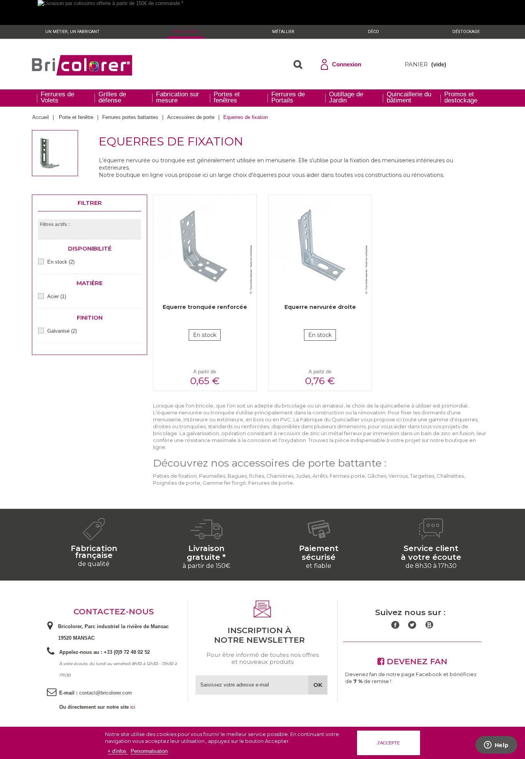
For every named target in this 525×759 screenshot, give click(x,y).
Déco (373, 31)
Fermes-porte (347, 476)
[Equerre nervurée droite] (320, 246)
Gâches (376, 476)
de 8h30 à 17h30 (431, 565)
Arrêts (319, 476)
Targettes (422, 476)
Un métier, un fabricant (72, 31)
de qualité (94, 564)
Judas (303, 476)
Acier (56, 296)
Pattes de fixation (175, 476)
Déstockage (466, 31)
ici (132, 707)
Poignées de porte (176, 483)
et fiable (318, 565)
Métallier (283, 31)
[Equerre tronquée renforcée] (205, 246)
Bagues (237, 476)
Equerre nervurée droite (320, 307)
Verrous (398, 476)
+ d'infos (118, 751)
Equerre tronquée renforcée (205, 307)
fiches (256, 476)
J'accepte (388, 743)
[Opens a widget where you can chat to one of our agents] (496, 745)
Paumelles (212, 476)
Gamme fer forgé (224, 483)
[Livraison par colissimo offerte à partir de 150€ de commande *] (262, 12)
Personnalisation (149, 751)
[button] (297, 64)
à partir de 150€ (206, 565)
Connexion (346, 64)
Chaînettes (450, 476)
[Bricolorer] (82, 65)
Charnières (280, 476)
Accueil (40, 117)
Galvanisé (62, 331)
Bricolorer (185, 31)
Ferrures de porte (270, 483)
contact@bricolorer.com (105, 693)
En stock (61, 262)
